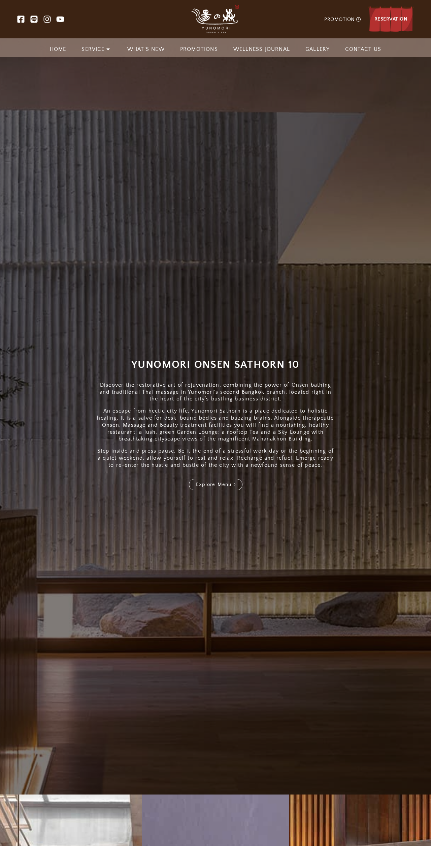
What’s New (146, 49)
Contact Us (363, 49)
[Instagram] (47, 19)
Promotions (199, 49)
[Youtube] (60, 19)
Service (92, 49)
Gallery (317, 49)
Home (58, 49)
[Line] (34, 19)
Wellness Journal (261, 49)
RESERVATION (391, 19)
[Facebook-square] (21, 19)
